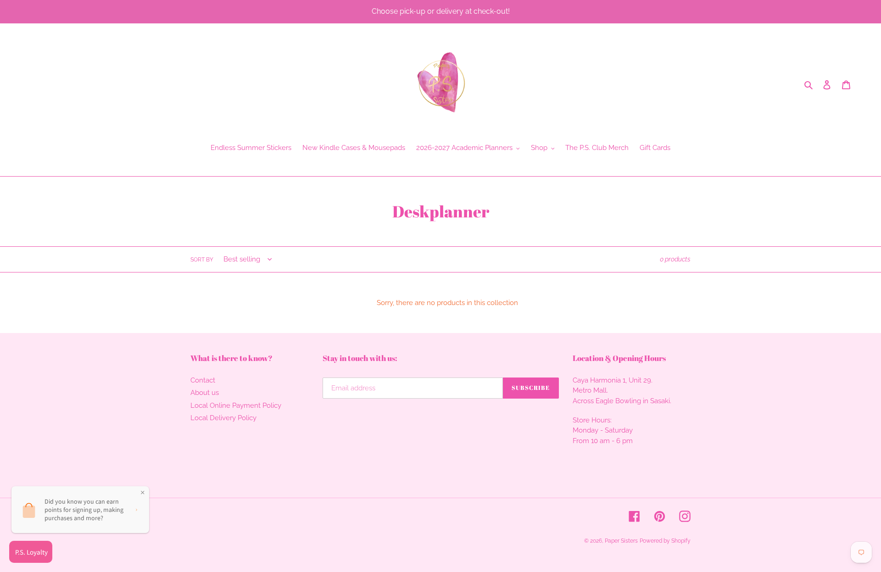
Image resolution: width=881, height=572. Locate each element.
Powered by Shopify (665, 541)
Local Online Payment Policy (235, 405)
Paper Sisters (621, 541)
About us (204, 393)
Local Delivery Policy (223, 418)
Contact (202, 380)
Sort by (201, 259)
